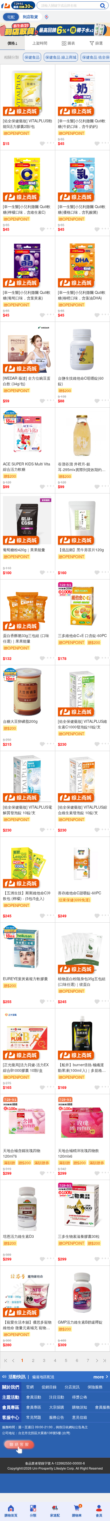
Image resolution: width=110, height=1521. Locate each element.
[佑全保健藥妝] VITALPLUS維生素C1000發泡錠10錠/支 (82, 724)
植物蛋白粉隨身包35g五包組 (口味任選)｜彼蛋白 (81, 981)
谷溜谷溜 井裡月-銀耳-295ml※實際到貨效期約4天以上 (81, 466)
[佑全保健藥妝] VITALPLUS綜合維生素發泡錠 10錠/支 (82, 809)
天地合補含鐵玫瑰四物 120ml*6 (21, 1153)
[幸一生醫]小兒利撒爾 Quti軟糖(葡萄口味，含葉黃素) (26, 295)
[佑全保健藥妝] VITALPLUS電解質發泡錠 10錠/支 (27, 809)
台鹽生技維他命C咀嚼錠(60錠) (81, 380)
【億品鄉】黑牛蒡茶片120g (81, 549)
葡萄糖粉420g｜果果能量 (24, 549)
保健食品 (32, 57)
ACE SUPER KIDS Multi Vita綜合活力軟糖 (26, 466)
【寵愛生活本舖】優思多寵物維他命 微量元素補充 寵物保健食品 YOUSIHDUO (27, 1325)
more (98, 1377)
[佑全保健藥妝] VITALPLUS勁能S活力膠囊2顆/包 (27, 123)
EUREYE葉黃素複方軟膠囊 (25, 978)
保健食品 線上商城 (60, 57)
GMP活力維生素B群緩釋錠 (80, 1322)
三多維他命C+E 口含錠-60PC (82, 635)
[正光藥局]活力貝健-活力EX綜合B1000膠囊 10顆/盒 (26, 1067)
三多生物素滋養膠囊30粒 (79, 1236)
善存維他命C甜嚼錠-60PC (79, 892)
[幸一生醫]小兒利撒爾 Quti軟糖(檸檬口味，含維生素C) (26, 209)
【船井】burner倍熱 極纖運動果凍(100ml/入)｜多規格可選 (82, 1067)
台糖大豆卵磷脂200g (20, 721)
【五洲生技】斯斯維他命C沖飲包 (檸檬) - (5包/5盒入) (26, 895)
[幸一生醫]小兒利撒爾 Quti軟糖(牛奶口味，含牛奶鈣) (81, 123)
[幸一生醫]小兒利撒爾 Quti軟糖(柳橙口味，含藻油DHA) (81, 295)
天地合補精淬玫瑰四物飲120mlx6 (78, 1153)
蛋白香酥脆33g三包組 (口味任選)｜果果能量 (26, 638)
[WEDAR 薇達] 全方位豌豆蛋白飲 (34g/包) (26, 380)
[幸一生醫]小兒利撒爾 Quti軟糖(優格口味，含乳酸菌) (81, 209)
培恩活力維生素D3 (18, 1236)
